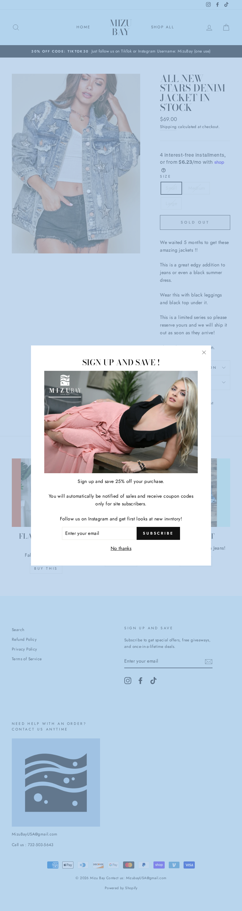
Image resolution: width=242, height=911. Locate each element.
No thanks (121, 548)
